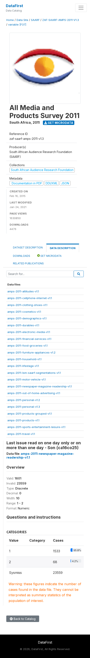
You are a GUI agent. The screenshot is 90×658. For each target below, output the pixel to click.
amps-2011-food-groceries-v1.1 (27, 345)
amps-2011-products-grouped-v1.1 (29, 413)
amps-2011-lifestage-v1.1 (23, 366)
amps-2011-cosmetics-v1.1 (24, 311)
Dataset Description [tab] (28, 247)
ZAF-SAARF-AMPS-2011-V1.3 (60, 20)
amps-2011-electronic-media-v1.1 (28, 332)
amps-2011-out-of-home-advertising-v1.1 (33, 393)
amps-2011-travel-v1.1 (21, 434)
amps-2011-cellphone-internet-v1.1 (29, 298)
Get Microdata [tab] (51, 255)
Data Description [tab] (63, 248)
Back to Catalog (24, 619)
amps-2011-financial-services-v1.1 (29, 339)
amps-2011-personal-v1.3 (23, 406)
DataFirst (14, 6)
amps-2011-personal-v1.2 (23, 400)
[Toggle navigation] (81, 8)
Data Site (22, 20)
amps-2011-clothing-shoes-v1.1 (27, 305)
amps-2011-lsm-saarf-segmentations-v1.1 (34, 372)
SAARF (35, 20)
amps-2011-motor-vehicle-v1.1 (26, 379)
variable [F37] (17, 24)
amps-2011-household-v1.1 (24, 359)
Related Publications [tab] (28, 263)
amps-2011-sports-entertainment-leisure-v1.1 (36, 427)
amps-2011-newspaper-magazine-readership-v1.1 (39, 386)
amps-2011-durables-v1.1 (23, 325)
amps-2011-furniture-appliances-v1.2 (31, 352)
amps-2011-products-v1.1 (23, 420)
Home (10, 20)
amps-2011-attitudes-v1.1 (23, 291)
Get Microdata (60, 123)
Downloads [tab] (21, 255)
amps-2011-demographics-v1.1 (26, 318)
